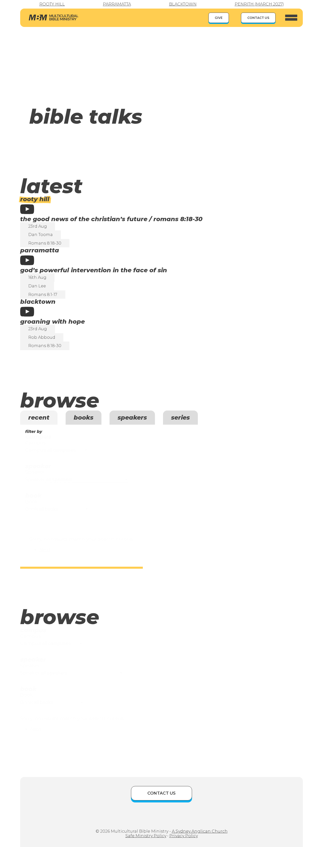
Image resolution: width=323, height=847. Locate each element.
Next (44, 550)
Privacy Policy (183, 835)
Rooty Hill (52, 4)
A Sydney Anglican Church (200, 831)
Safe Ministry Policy (145, 835)
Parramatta (117, 4)
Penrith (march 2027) (259, 4)
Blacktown (183, 4)
